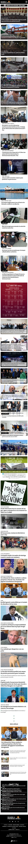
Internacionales (22, 826)
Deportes (22, 824)
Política (5, 824)
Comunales (4, 826)
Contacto (17, 829)
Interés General (16, 824)
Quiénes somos (11, 829)
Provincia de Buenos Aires (12, 826)
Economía (10, 824)
